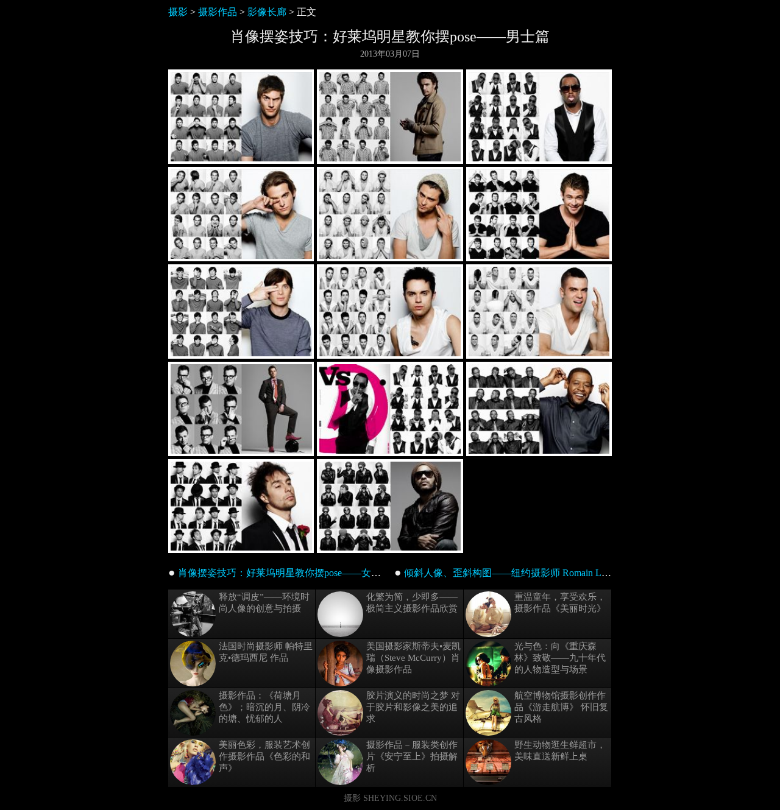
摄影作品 (217, 12)
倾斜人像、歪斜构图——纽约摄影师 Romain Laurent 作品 (525, 573)
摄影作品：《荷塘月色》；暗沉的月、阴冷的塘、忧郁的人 (264, 707)
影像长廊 (266, 12)
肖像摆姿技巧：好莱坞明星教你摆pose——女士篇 (284, 573)
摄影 (178, 12)
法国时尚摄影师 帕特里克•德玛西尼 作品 (266, 652)
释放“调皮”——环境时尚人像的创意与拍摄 (264, 602)
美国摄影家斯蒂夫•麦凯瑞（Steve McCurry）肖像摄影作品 (413, 657)
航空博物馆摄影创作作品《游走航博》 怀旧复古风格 (561, 707)
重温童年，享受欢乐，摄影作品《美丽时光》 (560, 602)
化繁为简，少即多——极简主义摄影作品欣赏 (412, 602)
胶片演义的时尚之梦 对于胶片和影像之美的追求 (413, 707)
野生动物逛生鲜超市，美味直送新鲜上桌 (560, 750)
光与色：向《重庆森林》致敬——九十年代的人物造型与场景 (560, 657)
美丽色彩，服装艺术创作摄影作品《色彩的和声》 (264, 756)
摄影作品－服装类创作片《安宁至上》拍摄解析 (412, 756)
